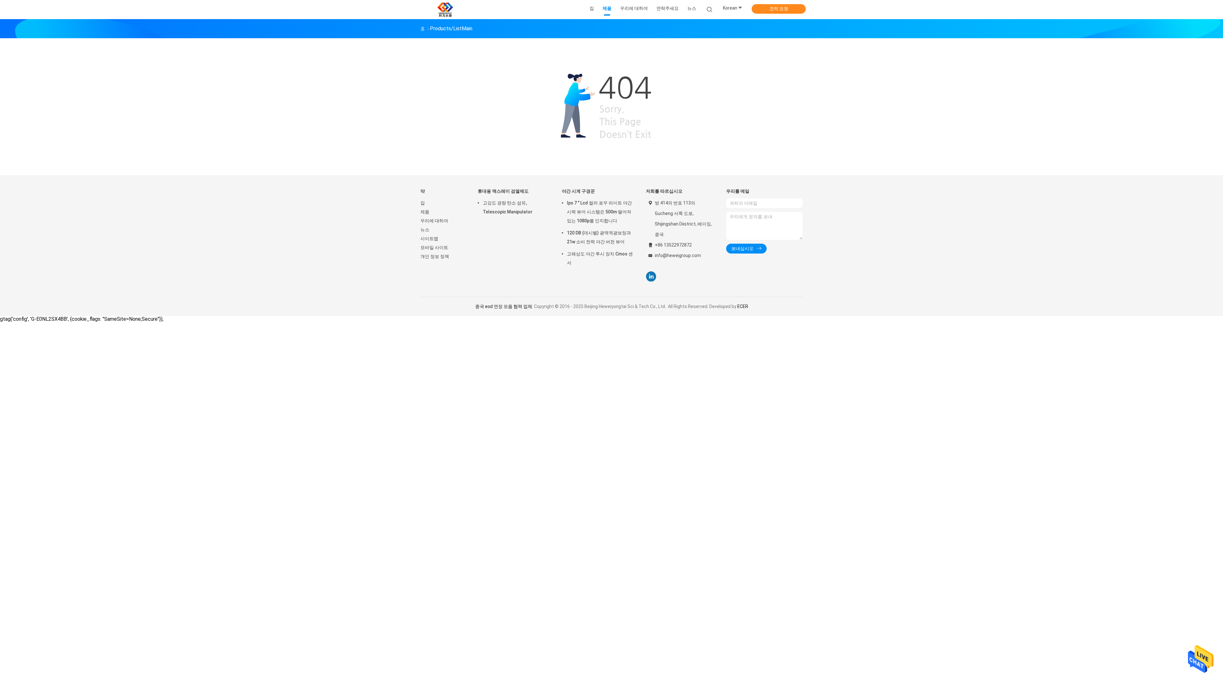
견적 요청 (778, 8)
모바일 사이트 (434, 247)
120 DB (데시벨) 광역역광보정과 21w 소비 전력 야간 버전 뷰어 (599, 237)
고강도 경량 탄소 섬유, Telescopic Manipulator (508, 207)
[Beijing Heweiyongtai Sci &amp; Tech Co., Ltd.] (445, 9)
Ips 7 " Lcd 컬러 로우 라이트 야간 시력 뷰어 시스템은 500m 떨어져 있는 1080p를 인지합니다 (599, 211)
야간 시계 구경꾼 (578, 191)
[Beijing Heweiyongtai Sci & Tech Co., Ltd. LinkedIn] (651, 276)
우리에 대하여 (434, 220)
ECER (742, 306)
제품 (424, 211)
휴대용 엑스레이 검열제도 (503, 191)
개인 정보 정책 (434, 256)
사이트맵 (429, 238)
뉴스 (424, 229)
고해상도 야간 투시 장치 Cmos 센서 (600, 258)
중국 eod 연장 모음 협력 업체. (504, 306)
